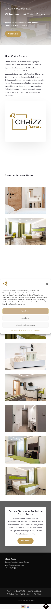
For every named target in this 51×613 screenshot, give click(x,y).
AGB (9, 591)
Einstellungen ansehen (25, 325)
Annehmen (25, 311)
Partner (37, 594)
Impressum (36, 330)
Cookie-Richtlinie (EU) (18, 594)
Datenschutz (27, 330)
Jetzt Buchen (13, 34)
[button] (47, 284)
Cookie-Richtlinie (16, 330)
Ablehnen (25, 318)
